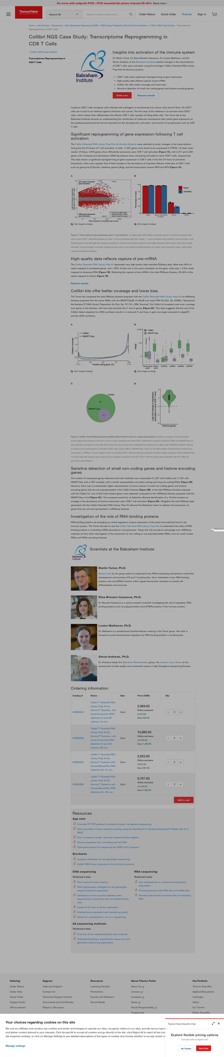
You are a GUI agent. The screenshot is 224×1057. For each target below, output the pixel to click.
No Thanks (186, 1048)
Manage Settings (15, 1045)
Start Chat (203, 1048)
